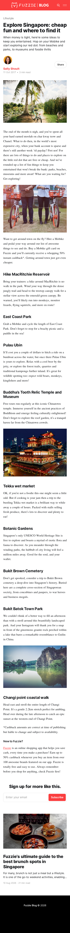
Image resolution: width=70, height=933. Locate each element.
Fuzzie (7, 748)
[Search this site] (58, 5)
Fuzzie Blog (30, 905)
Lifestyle (8, 18)
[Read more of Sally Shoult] (7, 60)
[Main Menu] (64, 5)
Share (60, 64)
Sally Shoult (11, 68)
